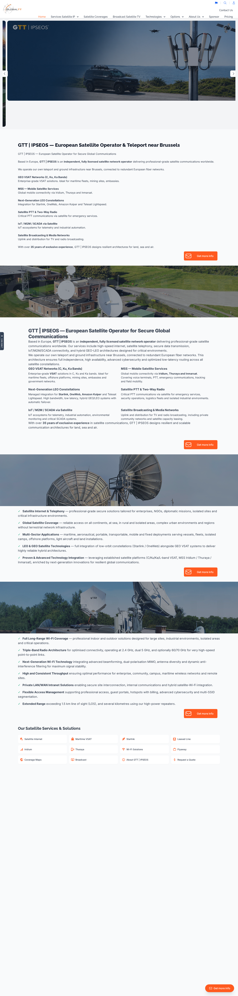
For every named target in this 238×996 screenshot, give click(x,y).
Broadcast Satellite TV (126, 16)
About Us (194, 16)
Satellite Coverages (96, 16)
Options (175, 16)
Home (42, 16)
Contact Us (226, 10)
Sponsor (214, 16)
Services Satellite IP (63, 16)
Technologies (154, 16)
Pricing (228, 16)
